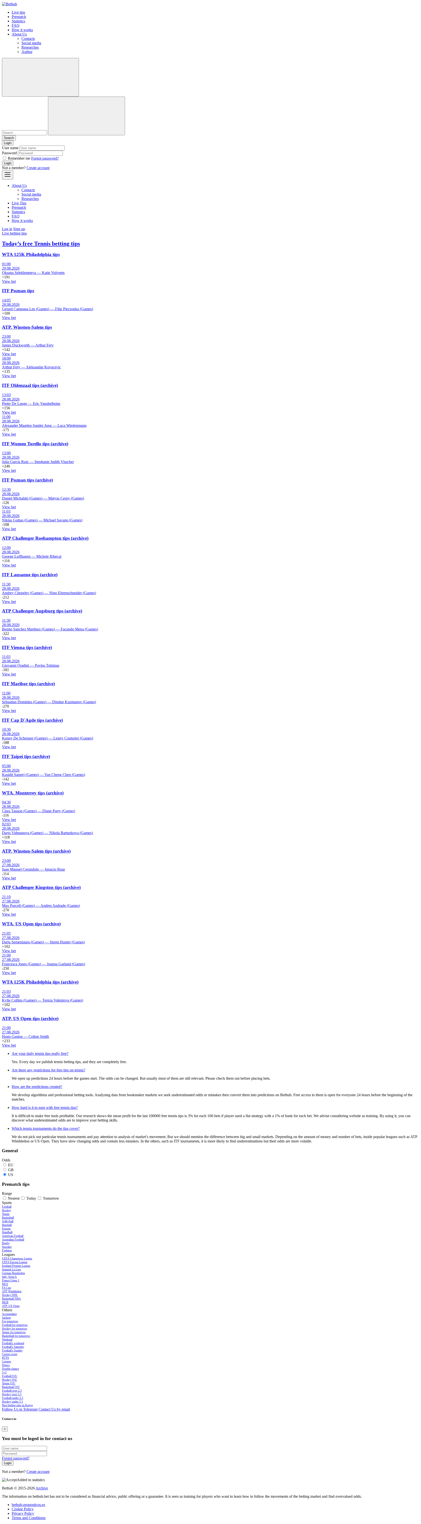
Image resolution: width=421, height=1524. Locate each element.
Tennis (6, 1214)
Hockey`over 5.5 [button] (11, 1394)
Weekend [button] (7, 1339)
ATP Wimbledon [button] (11, 1291)
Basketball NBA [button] (11, 1298)
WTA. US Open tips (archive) (31, 923)
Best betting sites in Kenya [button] (17, 1405)
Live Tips (19, 203)
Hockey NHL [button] (10, 1295)
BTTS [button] (5, 1358)
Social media (31, 43)
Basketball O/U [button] (11, 1387)
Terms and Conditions (29, 1518)
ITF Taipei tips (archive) (26, 756)
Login (7, 163)
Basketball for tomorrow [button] (16, 1336)
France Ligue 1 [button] (10, 1280)
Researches (30, 47)
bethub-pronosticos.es (28, 1505)
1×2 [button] (4, 1372)
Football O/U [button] (9, 1376)
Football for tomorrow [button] (15, 1325)
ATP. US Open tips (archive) (30, 1018)
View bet (9, 281)
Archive (42, 1488)
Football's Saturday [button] (13, 1347)
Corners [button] (6, 1361)
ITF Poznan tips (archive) (27, 480)
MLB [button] (5, 1302)
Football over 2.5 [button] (12, 1390)
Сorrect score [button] (9, 1354)
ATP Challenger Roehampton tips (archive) (45, 538)
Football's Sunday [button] (12, 1350)
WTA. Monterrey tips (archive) (33, 792)
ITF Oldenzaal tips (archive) (30, 385)
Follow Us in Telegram (20, 1409)
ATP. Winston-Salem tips (27, 327)
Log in (7, 229)
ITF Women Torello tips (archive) (35, 443)
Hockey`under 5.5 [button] (12, 1401)
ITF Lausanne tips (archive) (29, 574)
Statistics (18, 21)
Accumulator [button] (9, 1314)
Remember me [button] (19, 158)
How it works (22, 30)
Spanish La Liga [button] (11, 1269)
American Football (12, 1236)
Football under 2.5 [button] (12, 1398)
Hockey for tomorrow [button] (14, 1328)
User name (10, 148)
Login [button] (7, 143)
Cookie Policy (23, 1509)
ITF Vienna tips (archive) (27, 647)
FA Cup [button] (6, 1287)
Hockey (6, 1210)
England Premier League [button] (16, 1266)
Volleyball (7, 1221)
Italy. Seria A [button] (9, 1276)
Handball (7, 1232)
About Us (19, 34)
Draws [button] (6, 1365)
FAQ (15, 25)
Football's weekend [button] (13, 1343)
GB (11, 1170)
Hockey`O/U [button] (9, 1379)
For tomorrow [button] (10, 1321)
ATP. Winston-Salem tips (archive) (36, 851)
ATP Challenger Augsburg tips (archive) (42, 610)
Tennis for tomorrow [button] (14, 1332)
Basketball (8, 1217)
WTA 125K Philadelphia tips (31, 254)
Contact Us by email (54, 1409)
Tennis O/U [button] (8, 1383)
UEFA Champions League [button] (17, 1258)
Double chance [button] (10, 1368)
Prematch (19, 17)
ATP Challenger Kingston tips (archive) (41, 887)
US (10, 1175)
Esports (6, 1228)
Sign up (19, 229)
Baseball (7, 1225)
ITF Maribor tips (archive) (28, 683)
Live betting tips (14, 233)
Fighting (7, 1250)
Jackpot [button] (6, 1317)
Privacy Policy (23, 1513)
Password (9, 153)
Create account (38, 168)
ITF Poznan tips (18, 290)
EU (10, 1165)
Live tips (18, 12)
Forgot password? (45, 158)
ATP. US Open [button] (10, 1306)
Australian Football (13, 1239)
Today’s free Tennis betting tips (41, 243)
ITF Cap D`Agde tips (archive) (32, 720)
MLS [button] (5, 1284)
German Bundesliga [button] (13, 1273)
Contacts (28, 39)
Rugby (6, 1243)
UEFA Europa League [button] (14, 1262)
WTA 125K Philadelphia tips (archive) (40, 982)
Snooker (7, 1247)
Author (26, 52)
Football (6, 1206)
